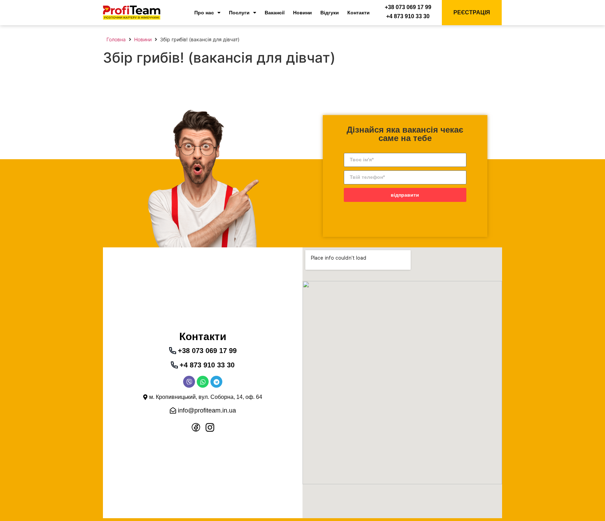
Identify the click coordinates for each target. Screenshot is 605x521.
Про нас (204, 12)
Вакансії (275, 12)
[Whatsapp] (203, 382)
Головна (116, 39)
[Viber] (189, 382)
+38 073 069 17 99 (408, 7)
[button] (202, 397)
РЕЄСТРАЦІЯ (471, 12)
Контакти (358, 12)
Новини (302, 12)
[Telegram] (216, 382)
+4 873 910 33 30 (408, 16)
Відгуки (329, 12)
